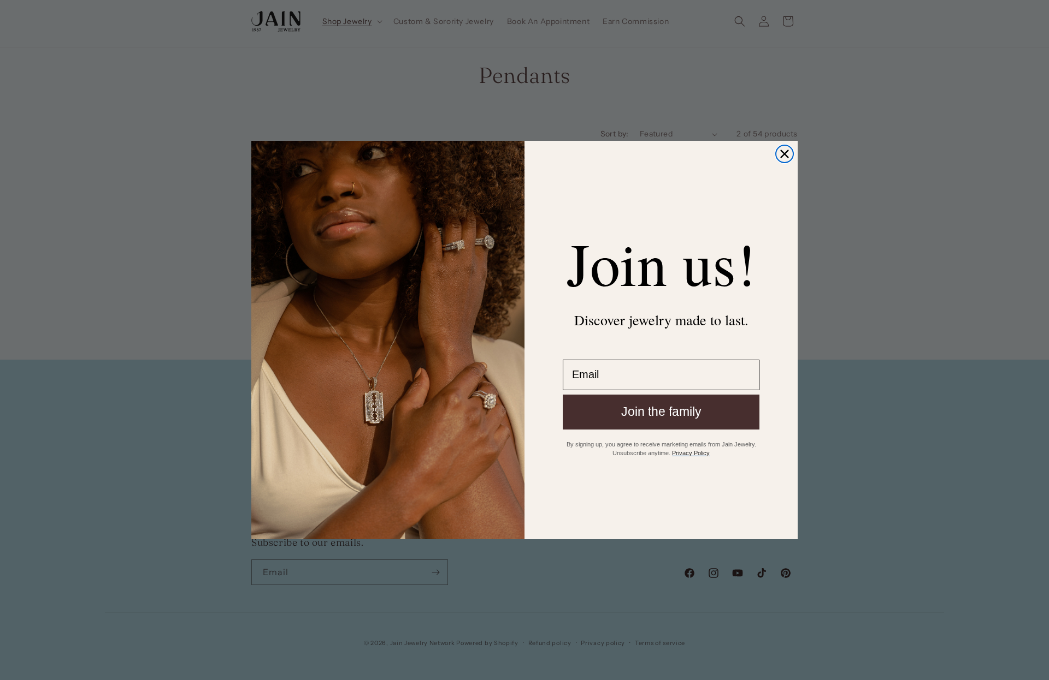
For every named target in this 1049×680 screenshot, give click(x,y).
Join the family (661, 411)
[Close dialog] (784, 154)
